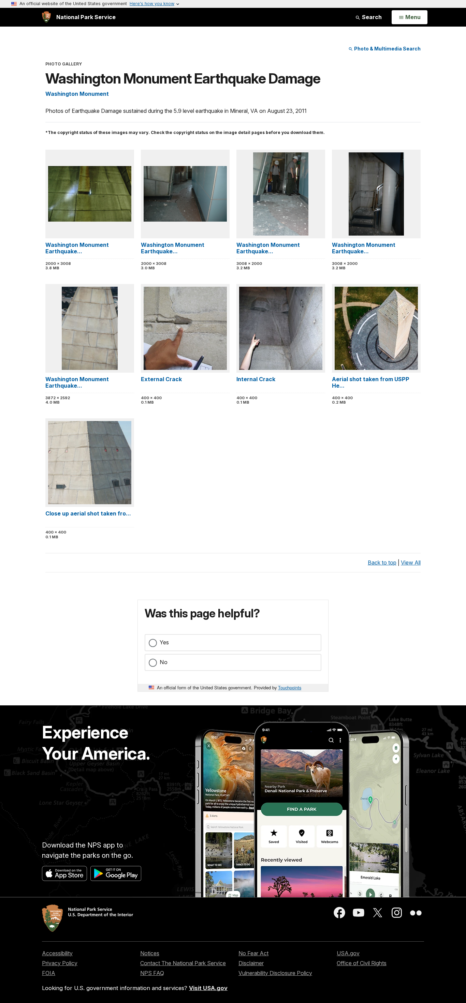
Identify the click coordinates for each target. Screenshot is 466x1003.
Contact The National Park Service (183, 963)
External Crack (161, 379)
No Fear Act (253, 953)
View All (411, 562)
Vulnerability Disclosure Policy (275, 973)
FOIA (48, 973)
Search (371, 17)
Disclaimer (251, 963)
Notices (149, 953)
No (164, 662)
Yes (164, 642)
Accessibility (57, 953)
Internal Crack (255, 379)
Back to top (382, 562)
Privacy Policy (59, 963)
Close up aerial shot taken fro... (88, 513)
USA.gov (348, 953)
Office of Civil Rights (362, 963)
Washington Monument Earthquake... (77, 248)
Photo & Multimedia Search (387, 48)
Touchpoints (289, 687)
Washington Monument (77, 93)
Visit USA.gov (208, 988)
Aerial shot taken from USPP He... (370, 382)
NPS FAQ (152, 973)
